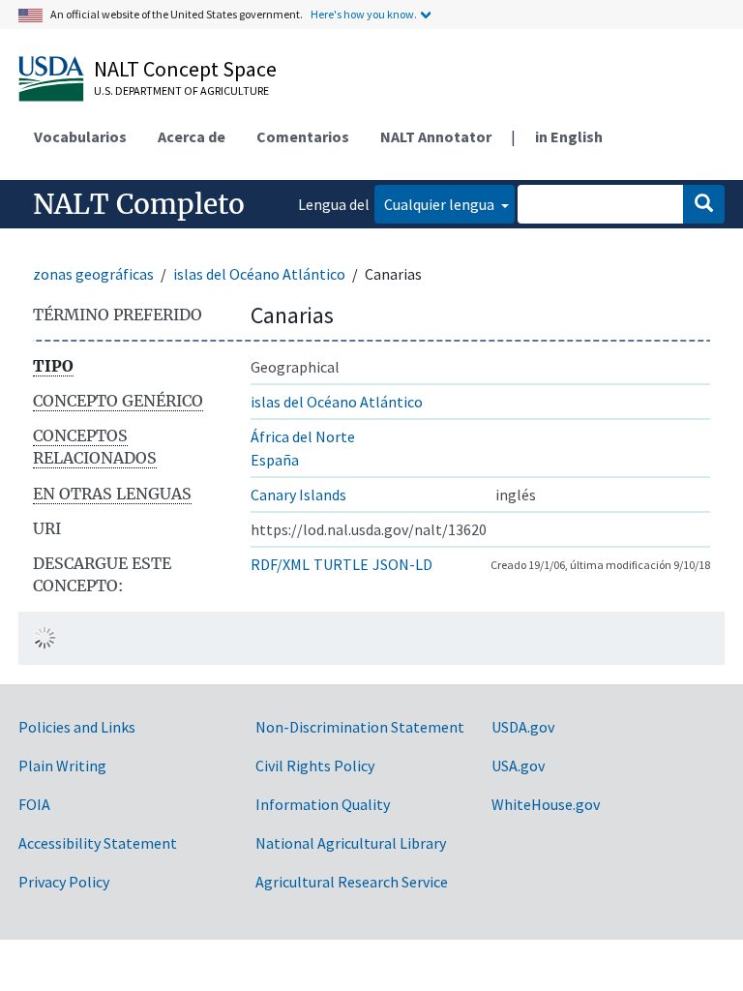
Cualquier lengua (440, 204)
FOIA (34, 804)
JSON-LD (402, 564)
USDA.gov (522, 726)
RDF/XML (280, 564)
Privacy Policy (63, 881)
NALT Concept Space (185, 68)
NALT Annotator (435, 136)
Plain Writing (62, 765)
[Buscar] (704, 204)
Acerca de (191, 136)
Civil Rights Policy (314, 765)
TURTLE (341, 564)
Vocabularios (80, 136)
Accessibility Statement (97, 843)
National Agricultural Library (350, 843)
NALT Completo (139, 204)
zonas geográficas (93, 274)
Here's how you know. (364, 14)
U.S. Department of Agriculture (181, 90)
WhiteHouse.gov (545, 804)
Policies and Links (76, 726)
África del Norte (303, 436)
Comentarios (302, 136)
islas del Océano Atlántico (259, 274)
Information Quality (322, 804)
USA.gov (518, 765)
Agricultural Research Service (351, 881)
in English (569, 136)
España (275, 459)
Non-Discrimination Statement (359, 726)
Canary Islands (298, 494)
